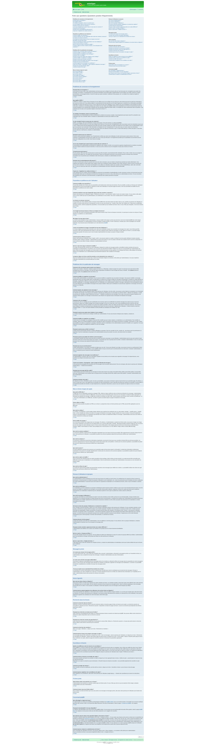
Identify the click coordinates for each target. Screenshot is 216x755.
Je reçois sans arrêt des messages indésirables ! (119, 35)
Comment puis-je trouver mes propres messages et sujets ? (121, 51)
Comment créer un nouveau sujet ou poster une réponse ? (85, 51)
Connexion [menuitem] (141, 9)
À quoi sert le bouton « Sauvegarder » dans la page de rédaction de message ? (89, 64)
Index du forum (85, 739)
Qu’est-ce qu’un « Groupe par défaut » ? (117, 28)
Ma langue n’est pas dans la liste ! (80, 40)
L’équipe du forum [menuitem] (113, 739)
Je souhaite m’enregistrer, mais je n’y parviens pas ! (83, 22)
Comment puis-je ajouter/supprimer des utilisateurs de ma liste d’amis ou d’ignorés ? (126, 42)
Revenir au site (77, 739)
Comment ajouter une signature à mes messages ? (83, 53)
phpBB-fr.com (110, 743)
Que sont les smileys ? (77, 74)
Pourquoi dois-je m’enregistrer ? (79, 20)
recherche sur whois (89, 718)
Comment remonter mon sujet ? (79, 66)
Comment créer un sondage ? (79, 55)
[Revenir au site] (80, 4)
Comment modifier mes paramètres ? (80, 35)
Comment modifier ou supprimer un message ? (82, 52)
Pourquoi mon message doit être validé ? (81, 65)
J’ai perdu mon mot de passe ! (79, 28)
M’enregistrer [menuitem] (134, 9)
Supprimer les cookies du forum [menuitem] (125, 739)
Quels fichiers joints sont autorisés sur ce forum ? (119, 64)
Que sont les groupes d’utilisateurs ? (116, 22)
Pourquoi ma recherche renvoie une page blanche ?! (119, 49)
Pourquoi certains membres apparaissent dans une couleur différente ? (123, 26)
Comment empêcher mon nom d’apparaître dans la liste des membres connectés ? (90, 36)
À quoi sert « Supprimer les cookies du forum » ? (83, 30)
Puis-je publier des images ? (78, 75)
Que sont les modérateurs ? (114, 21)
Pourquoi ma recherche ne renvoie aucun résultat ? (119, 48)
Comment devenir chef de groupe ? (116, 25)
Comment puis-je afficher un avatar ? (80, 42)
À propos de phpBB (126, 703)
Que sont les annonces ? (78, 77)
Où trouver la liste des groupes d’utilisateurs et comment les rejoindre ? (123, 24)
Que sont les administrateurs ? (115, 20)
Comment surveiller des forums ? (115, 58)
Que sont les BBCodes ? (78, 71)
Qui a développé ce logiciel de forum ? (116, 70)
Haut (75, 96)
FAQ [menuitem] (83, 9)
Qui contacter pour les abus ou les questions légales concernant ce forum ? (124, 73)
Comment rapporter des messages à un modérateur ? (84, 63)
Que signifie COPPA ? (77, 21)
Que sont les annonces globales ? (80, 76)
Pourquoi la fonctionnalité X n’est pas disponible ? (119, 71)
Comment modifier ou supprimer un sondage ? (82, 57)
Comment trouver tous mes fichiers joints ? (117, 66)
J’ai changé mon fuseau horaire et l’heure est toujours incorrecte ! (86, 39)
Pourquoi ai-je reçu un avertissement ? (81, 61)
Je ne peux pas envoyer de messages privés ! (118, 33)
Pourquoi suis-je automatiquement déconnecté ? (83, 29)
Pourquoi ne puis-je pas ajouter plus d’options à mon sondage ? (86, 56)
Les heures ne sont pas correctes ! (80, 37)
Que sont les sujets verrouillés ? (79, 80)
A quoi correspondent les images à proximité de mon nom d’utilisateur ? (87, 41)
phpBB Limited (109, 701)
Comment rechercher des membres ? (116, 50)
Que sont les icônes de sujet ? (79, 81)
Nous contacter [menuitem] (105, 739)
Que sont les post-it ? (77, 79)
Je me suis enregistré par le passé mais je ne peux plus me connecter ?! (88, 26)
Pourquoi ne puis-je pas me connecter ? (81, 25)
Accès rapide (77, 9)
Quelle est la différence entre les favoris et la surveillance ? (121, 56)
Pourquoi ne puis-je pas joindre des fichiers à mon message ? (85, 60)
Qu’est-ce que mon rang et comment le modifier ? (83, 44)
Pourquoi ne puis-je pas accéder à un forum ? (82, 59)
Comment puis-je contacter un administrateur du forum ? (120, 74)
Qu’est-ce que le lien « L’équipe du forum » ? (118, 29)
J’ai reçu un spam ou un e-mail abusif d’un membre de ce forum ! (122, 36)
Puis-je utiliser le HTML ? (78, 72)
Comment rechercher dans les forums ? (117, 46)
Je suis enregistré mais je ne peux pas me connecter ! (84, 24)
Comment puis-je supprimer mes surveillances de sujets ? (120, 60)
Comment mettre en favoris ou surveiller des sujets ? (119, 57)
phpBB (105, 222)
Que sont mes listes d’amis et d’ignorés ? (117, 40)
